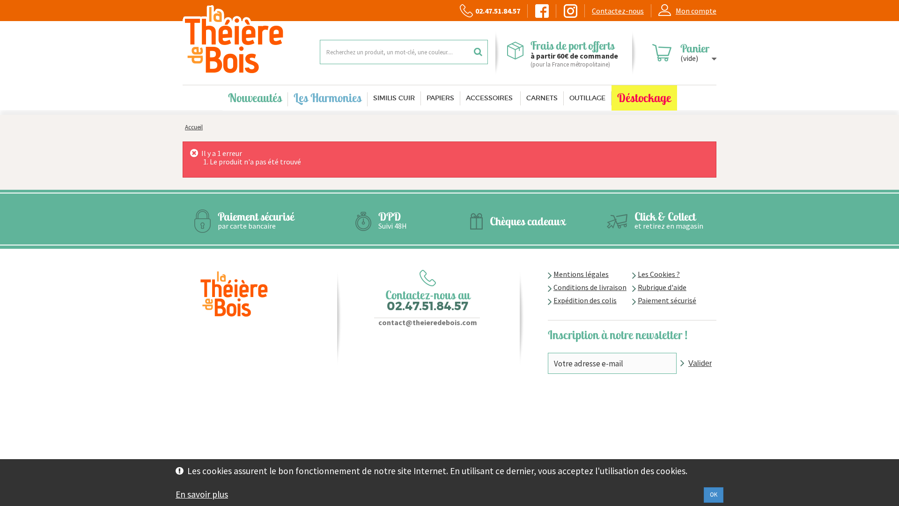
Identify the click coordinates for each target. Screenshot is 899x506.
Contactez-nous (618, 10)
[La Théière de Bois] (244, 40)
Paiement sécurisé (667, 300)
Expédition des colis (585, 300)
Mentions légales (581, 274)
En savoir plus (202, 494)
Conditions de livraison (589, 287)
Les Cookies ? (659, 274)
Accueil (194, 127)
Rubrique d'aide (662, 287)
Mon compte (696, 10)
